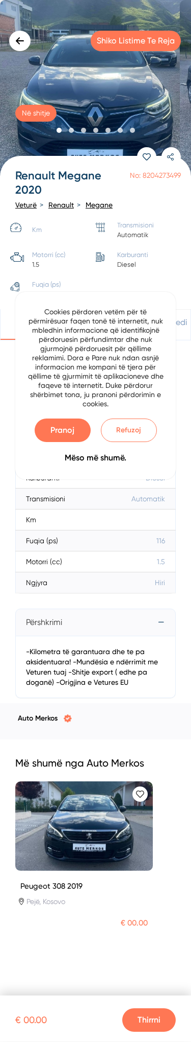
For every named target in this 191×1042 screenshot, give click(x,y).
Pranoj (62, 430)
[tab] (95, 622)
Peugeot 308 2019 (51, 886)
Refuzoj (128, 430)
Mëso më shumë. (95, 457)
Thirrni (149, 1020)
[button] (59, 130)
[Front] (95, 89)
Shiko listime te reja (136, 40)
